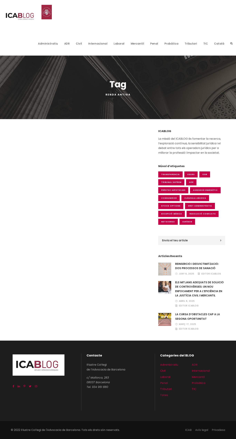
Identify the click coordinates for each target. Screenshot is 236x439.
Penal (154, 43)
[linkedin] (19, 386)
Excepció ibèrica (171, 213)
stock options (170, 205)
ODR (204, 174)
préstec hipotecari (173, 190)
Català (219, 43)
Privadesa (218, 430)
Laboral (119, 43)
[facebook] (13, 386)
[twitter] (30, 386)
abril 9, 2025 (187, 301)
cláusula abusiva (195, 198)
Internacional (98, 43)
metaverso (168, 221)
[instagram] (36, 386)
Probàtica (171, 43)
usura (191, 174)
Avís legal (201, 430)
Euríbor (187, 221)
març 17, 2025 (187, 324)
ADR (67, 43)
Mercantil (137, 43)
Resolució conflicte (203, 213)
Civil (79, 43)
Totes (164, 395)
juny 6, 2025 (186, 273)
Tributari (191, 43)
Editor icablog (211, 273)
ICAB (188, 430)
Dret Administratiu (200, 205)
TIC (205, 43)
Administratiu (48, 43)
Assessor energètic (205, 190)
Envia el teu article (175, 240)
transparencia (170, 174)
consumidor (169, 198)
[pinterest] (24, 386)
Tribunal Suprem (171, 182)
